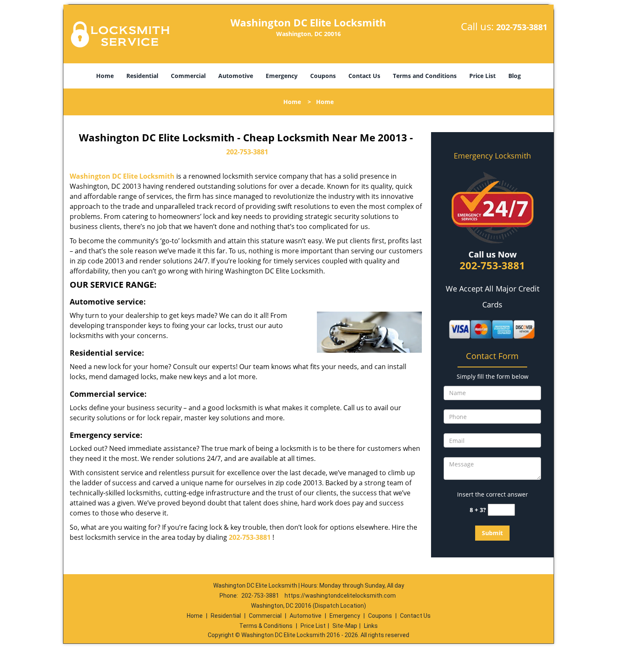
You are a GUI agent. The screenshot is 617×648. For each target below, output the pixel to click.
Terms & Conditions (266, 625)
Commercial (188, 76)
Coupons (323, 76)
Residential (142, 76)
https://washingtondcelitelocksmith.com (340, 595)
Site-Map (344, 625)
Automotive (235, 76)
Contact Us (364, 76)
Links (371, 625)
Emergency (282, 76)
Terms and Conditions (425, 76)
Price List (482, 76)
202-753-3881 (521, 27)
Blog (514, 76)
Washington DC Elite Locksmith (122, 176)
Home (105, 76)
